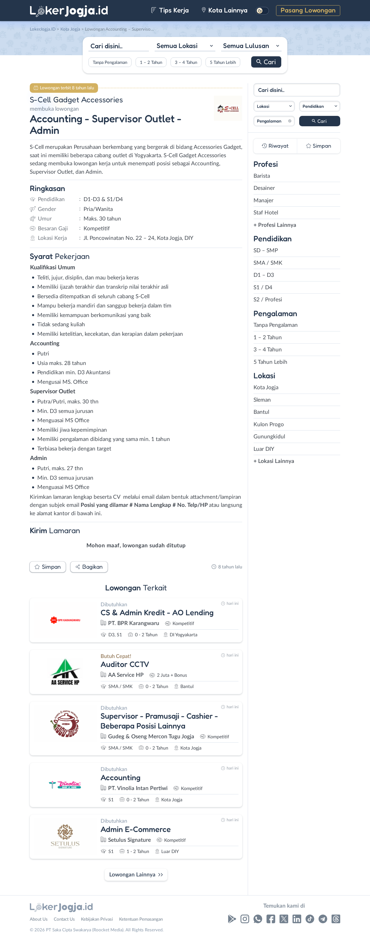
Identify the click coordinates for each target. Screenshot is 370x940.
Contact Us (64, 919)
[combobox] (185, 46)
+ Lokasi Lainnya (274, 461)
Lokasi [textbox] (263, 106)
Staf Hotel (266, 213)
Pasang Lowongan (308, 10)
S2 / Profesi (268, 300)
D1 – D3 (264, 275)
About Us (39, 919)
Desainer (264, 188)
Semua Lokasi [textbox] (177, 45)
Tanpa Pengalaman (110, 62)
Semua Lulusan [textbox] (246, 45)
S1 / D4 (263, 287)
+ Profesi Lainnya (275, 225)
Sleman (262, 400)
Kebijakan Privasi (97, 919)
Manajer (263, 200)
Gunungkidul (269, 437)
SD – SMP (266, 250)
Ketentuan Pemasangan (141, 919)
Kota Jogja (266, 387)
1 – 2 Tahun (151, 62)
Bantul (261, 412)
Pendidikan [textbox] (313, 106)
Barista (262, 176)
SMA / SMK (268, 263)
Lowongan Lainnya (132, 875)
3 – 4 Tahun (186, 62)
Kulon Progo (269, 424)
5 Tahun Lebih (223, 62)
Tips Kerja (173, 10)
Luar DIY (264, 449)
